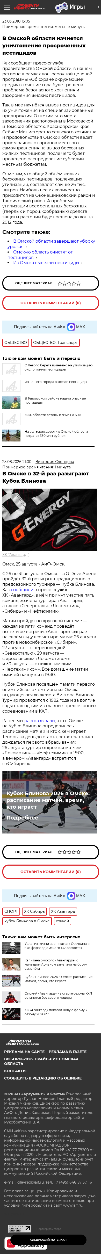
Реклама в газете (67, 1051)
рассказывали (39, 720)
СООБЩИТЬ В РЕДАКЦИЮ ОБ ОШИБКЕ (43, 1078)
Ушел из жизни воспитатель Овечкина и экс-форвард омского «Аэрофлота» (57, 946)
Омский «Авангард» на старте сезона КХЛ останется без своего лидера (58, 995)
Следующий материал (48, 1240)
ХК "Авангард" (15, 554)
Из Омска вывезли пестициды (46, 262)
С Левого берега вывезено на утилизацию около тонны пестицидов (58, 367)
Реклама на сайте (24, 1051)
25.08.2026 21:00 (16, 461)
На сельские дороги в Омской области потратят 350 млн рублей (56, 434)
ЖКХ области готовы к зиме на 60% (53, 415)
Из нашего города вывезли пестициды (56, 382)
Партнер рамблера (49, 1228)
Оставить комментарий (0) (50, 303)
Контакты (15, 1071)
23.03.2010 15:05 (16, 21)
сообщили (22, 589)
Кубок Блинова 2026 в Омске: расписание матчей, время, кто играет (48, 800)
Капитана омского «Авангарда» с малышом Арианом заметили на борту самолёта (56, 964)
